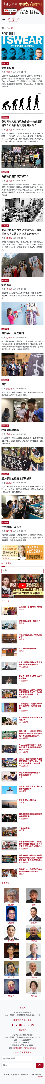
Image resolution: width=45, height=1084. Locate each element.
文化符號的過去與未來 (27, 648)
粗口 (4, 384)
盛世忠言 (5, 474)
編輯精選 (22, 791)
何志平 (21, 651)
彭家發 (9, 337)
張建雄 (21, 803)
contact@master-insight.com (24, 1048)
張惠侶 (9, 72)
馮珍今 (21, 609)
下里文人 (5, 226)
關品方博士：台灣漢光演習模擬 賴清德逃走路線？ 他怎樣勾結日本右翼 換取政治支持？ (30, 733)
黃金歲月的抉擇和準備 (27, 800)
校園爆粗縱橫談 (10, 430)
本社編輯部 (23, 667)
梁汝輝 (21, 874)
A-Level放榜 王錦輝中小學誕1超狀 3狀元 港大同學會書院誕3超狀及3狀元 (30, 747)
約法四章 (7, 284)
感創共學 (5, 63)
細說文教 (5, 380)
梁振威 (9, 434)
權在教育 (5, 280)
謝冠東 (9, 483)
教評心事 (5, 426)
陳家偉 (21, 639)
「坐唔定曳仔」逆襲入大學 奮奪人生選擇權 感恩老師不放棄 (30, 706)
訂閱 (40, 1065)
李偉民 (9, 238)
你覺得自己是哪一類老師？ (29, 621)
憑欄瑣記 (5, 117)
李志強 (21, 830)
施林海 (9, 129)
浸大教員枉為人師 (12, 526)
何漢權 (9, 289)
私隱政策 (41, 1077)
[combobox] (23, 571)
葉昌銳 (21, 623)
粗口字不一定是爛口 (13, 333)
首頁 (3, 28)
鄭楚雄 (9, 388)
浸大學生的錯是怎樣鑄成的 (17, 478)
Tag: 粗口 (10, 28)
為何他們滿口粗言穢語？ (15, 176)
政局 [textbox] (5, 570)
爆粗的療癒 (8, 67)
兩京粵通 (5, 329)
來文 (20, 777)
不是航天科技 (24, 828)
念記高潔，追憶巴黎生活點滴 (30, 607)
